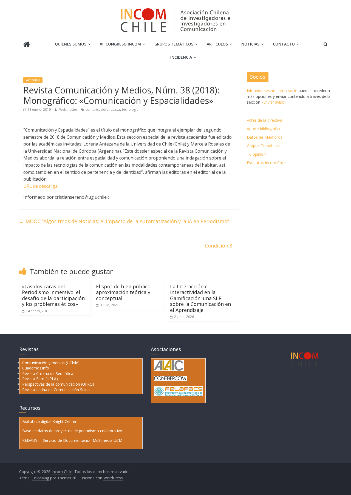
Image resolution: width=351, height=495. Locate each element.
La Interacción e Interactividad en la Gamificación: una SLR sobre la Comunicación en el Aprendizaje (200, 298)
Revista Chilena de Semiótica (47, 373)
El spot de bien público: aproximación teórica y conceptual (124, 292)
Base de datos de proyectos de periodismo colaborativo (72, 430)
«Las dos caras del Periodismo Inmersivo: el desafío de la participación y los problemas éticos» (53, 295)
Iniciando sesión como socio (272, 90)
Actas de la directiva (264, 120)
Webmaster (68, 109)
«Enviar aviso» (273, 102)
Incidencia (181, 57)
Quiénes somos (70, 44)
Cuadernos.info (35, 368)
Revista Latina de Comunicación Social (56, 389)
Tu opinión (256, 154)
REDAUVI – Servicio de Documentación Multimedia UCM (72, 440)
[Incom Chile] (26, 45)
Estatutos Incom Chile (266, 162)
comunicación (96, 109)
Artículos (217, 44)
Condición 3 (222, 245)
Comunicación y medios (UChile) (51, 362)
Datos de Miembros (264, 137)
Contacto (284, 44)
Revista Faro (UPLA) (40, 378)
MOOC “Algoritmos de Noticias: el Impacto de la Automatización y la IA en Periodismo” (124, 221)
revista (114, 109)
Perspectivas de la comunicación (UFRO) (58, 384)
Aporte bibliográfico (264, 128)
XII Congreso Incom (120, 44)
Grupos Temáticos (263, 145)
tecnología (130, 109)
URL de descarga (40, 186)
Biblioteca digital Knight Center (49, 421)
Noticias (250, 44)
